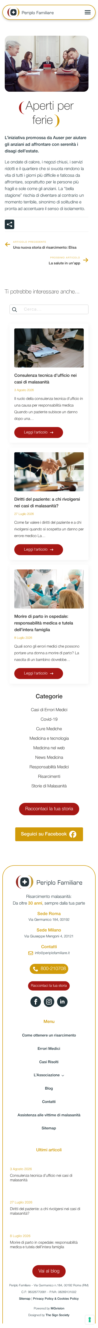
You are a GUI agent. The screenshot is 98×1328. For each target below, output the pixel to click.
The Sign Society (57, 1315)
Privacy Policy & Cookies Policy (56, 1299)
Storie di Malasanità (49, 786)
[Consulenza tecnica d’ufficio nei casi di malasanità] (49, 347)
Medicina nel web (49, 748)
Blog (49, 1088)
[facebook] (35, 1001)
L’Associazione (47, 1075)
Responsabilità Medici (49, 767)
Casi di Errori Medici (49, 710)
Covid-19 (49, 719)
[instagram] (49, 1001)
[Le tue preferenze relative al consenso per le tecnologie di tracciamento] (89, 1319)
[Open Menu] (88, 12)
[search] (14, 309)
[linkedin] (62, 1001)
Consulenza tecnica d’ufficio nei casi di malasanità (45, 379)
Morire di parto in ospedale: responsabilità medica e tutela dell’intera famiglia (43, 623)
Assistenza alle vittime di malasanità (49, 1115)
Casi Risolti (49, 1062)
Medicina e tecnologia (49, 738)
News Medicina (49, 758)
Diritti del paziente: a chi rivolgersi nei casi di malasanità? (47, 503)
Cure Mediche (49, 729)
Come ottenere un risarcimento (49, 1035)
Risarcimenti (49, 777)
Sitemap (49, 1128)
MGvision (57, 1308)
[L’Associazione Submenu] (64, 1075)
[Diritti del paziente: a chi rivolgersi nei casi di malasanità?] (49, 471)
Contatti (49, 1102)
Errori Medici (49, 1049)
